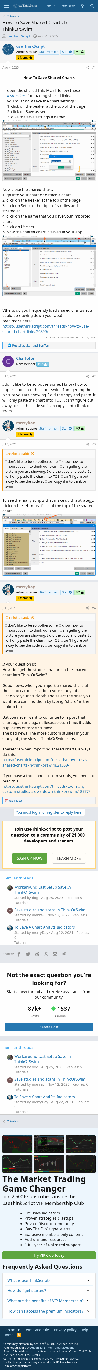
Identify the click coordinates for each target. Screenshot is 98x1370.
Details (35, 1354)
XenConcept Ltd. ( (20, 1354)
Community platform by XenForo (41, 1344)
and (30, 345)
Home (8, 1334)
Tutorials (21, 902)
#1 (94, 67)
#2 (94, 376)
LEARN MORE (69, 858)
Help (84, 1329)
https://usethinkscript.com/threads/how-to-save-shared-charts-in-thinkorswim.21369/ (46, 762)
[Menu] (6, 6)
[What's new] (83, 5)
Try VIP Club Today (49, 1255)
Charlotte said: (17, 453)
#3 (94, 444)
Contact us (11, 1329)
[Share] (87, 67)
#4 (94, 608)
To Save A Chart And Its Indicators (44, 927)
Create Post (49, 1026)
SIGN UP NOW (30, 858)
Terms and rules (37, 1329)
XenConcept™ (73, 1351)
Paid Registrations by (38, 1347)
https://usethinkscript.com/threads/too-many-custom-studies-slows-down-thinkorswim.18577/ (46, 789)
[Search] (92, 5)
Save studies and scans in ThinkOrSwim (49, 909)
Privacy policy (65, 1329)
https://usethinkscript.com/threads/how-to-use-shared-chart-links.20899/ (45, 329)
